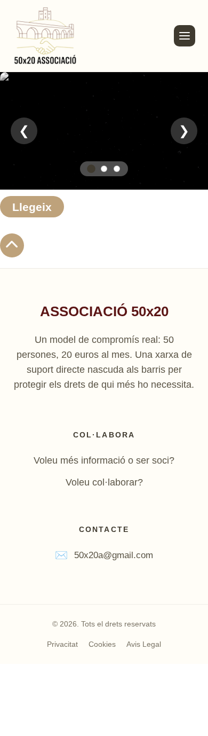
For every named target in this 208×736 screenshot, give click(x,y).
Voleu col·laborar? (104, 482)
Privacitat (62, 644)
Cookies (102, 644)
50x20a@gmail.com (113, 555)
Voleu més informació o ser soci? (104, 460)
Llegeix (32, 207)
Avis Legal (143, 644)
